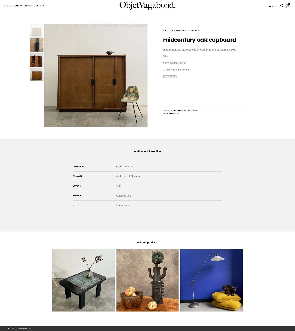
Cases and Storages (179, 30)
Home (165, 30)
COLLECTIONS (11, 6)
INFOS (272, 7)
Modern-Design (173, 113)
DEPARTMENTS (33, 6)
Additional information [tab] (147, 151)
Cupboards (194, 30)
